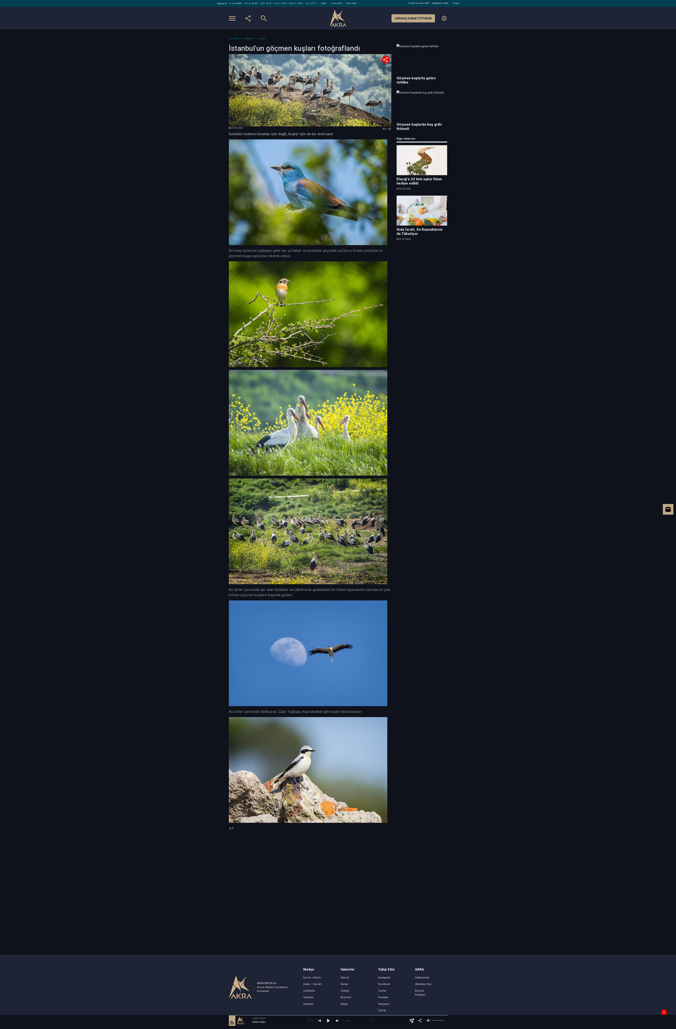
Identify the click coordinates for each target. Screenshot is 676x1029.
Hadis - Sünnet (312, 984)
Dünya (344, 984)
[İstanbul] (222, 3)
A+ (385, 129)
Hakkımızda (422, 977)
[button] (232, 1020)
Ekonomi (346, 997)
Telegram (383, 1004)
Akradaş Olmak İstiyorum (413, 18)
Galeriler (308, 1004)
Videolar (308, 997)
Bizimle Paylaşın (420, 992)
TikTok (382, 1010)
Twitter (382, 990)
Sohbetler (309, 990)
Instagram (384, 977)
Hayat (344, 1004)
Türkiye (345, 990)
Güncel (345, 977)
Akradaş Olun (423, 984)
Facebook (384, 984)
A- (390, 129)
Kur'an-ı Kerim (312, 977)
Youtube (383, 997)
